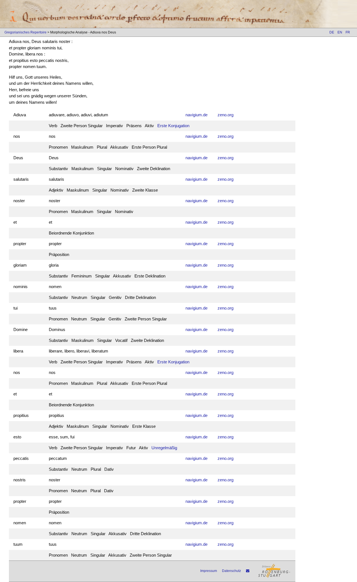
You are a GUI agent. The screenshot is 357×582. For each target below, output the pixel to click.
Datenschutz (231, 571)
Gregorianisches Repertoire (25, 32)
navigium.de (196, 114)
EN (339, 32)
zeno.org (225, 114)
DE (331, 32)
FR (348, 32)
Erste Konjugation (173, 125)
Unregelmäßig (164, 447)
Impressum (208, 571)
